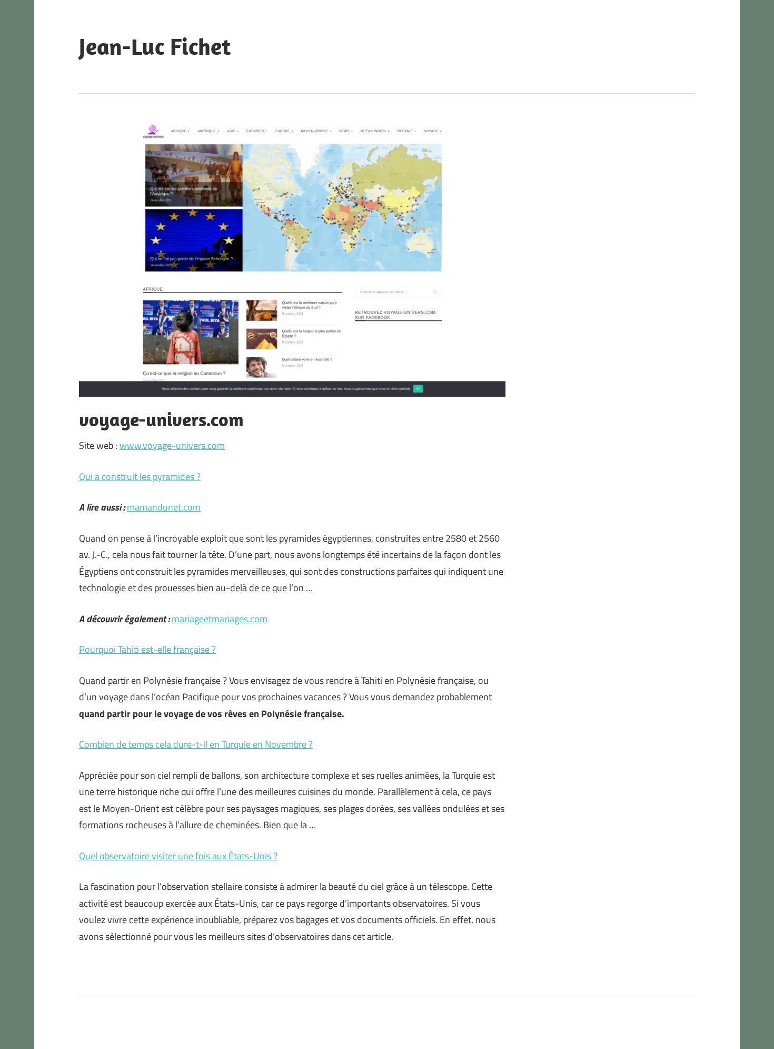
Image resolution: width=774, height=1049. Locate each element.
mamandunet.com (164, 507)
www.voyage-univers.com (172, 445)
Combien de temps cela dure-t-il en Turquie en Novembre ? (196, 744)
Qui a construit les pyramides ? (140, 476)
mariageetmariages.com (219, 619)
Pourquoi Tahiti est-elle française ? (147, 649)
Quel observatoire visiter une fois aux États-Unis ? (178, 856)
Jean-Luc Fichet (155, 46)
